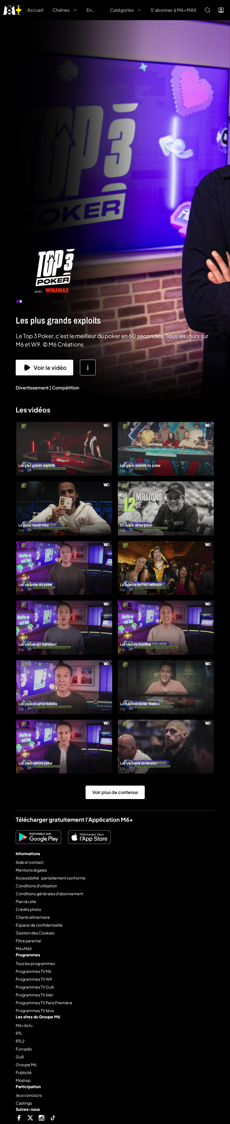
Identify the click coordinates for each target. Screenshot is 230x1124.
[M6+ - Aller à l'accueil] (12, 9)
